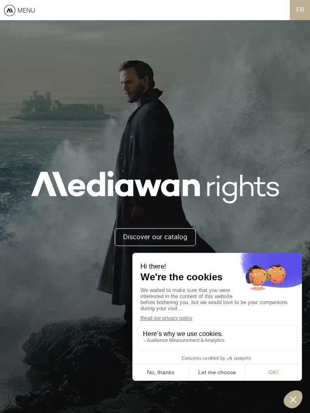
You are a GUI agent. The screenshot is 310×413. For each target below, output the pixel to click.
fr (300, 10)
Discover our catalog (155, 237)
